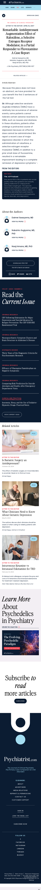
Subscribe (20, 701)
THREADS (20, 852)
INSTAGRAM (20, 845)
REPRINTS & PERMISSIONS (20, 793)
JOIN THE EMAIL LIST (20, 816)
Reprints (29, 7)
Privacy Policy (8, 874)
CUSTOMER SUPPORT (20, 800)
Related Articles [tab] (20, 75)
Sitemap (31, 880)
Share (13, 7)
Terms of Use (19, 874)
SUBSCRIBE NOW (20, 824)
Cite (22, 7)
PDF (18, 7)
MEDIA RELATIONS (20, 790)
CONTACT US (20, 797)
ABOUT (20, 784)
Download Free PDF (20, 263)
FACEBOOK (20, 842)
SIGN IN (21, 811)
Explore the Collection (9, 627)
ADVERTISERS (20, 787)
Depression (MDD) (33, 15)
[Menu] (4, 2)
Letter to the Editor (14, 26)
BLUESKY (20, 855)
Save (7, 7)
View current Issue (12, 414)
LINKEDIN (20, 849)
